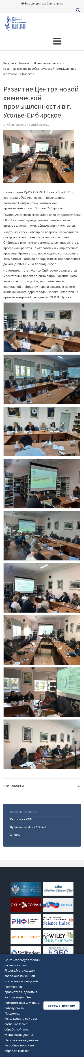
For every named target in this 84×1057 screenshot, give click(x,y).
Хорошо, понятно (61, 1005)
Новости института (23, 811)
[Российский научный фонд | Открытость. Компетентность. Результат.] (26, 921)
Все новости (13, 785)
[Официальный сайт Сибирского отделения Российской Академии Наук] (58, 904)
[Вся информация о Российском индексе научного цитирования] (58, 921)
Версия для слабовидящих (43, 3)
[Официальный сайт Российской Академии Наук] (58, 888)
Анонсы (15, 835)
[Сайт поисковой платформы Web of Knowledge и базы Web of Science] (26, 937)
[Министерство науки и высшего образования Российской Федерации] (26, 888)
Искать (78, 10)
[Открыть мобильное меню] (57, 41)
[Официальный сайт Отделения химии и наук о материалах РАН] (26, 904)
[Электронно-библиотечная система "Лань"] (58, 953)
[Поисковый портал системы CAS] (26, 953)
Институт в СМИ (21, 819)
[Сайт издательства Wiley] (58, 937)
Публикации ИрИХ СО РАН (28, 827)
